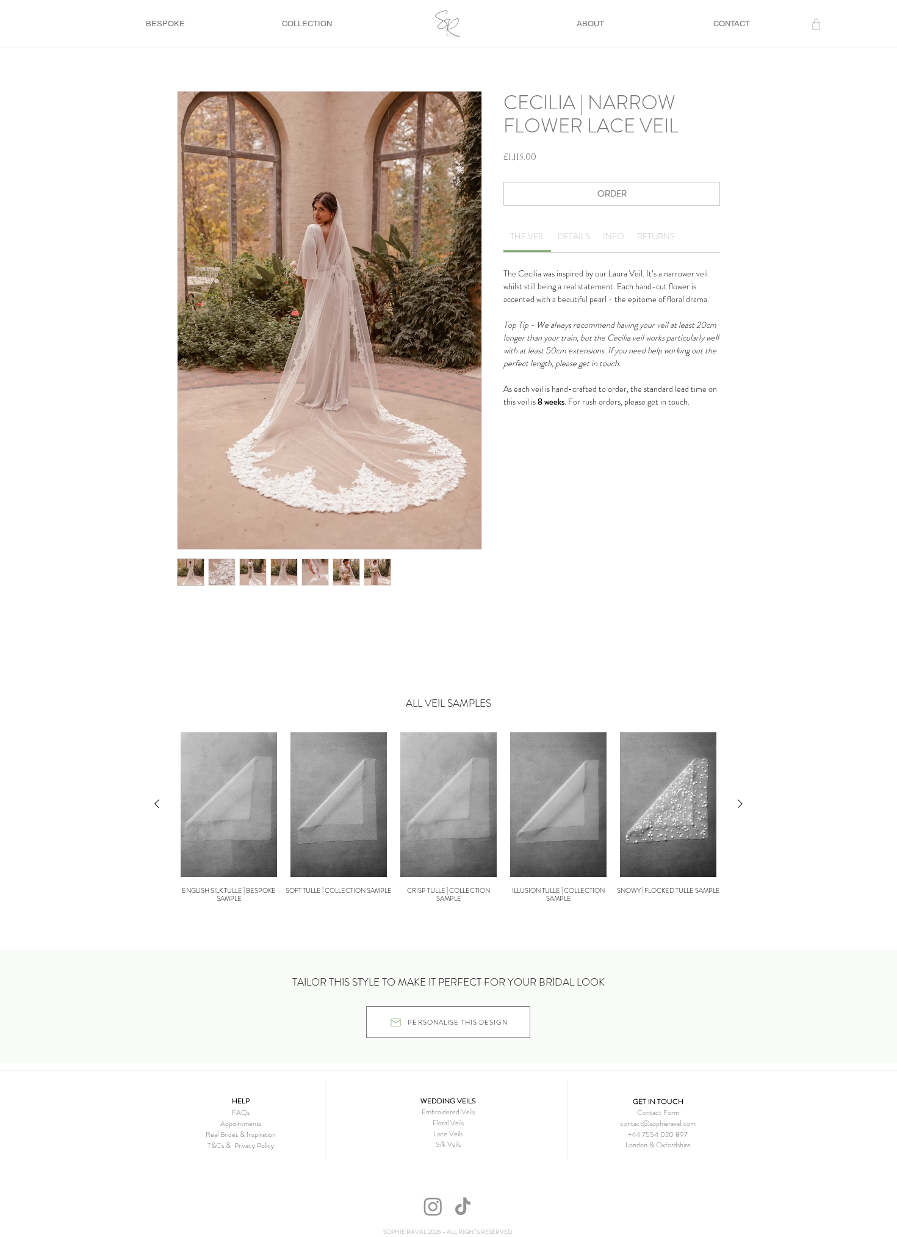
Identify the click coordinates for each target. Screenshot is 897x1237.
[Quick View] (229, 804)
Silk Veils (448, 1144)
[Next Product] (740, 803)
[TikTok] (463, 1206)
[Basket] (817, 24)
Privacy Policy (254, 1145)
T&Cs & (220, 1145)
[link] (527, 236)
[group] (449, 817)
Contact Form (658, 1112)
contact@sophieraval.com (658, 1123)
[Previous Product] (157, 803)
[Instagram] (433, 1206)
